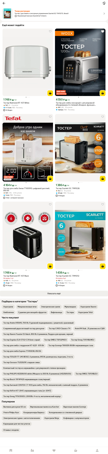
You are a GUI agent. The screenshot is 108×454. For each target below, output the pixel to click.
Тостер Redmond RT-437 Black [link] (16, 276)
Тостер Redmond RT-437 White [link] (16, 103)
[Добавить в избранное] (50, 31)
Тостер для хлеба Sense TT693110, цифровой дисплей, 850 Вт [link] (26, 189)
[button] (4, 3)
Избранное (54, 450)
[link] (8, 307)
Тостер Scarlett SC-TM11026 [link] (68, 188)
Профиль (97, 450)
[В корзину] (50, 93)
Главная (11, 450)
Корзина (75, 450)
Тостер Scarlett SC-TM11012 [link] (67, 276)
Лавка (32, 450)
